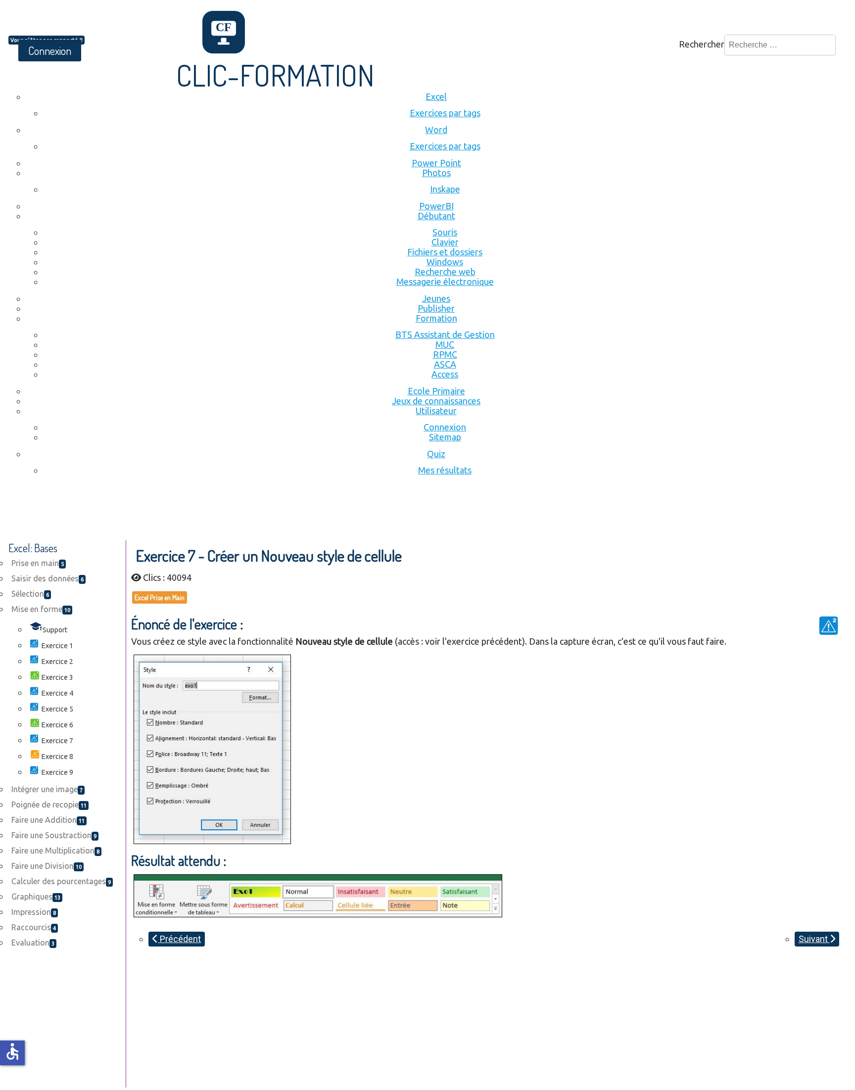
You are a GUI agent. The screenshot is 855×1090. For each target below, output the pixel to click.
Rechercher (701, 44)
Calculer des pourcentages (61, 881)
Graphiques (35, 896)
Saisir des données (47, 578)
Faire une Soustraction (53, 835)
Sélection (30, 593)
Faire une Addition (48, 819)
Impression (33, 911)
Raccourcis (33, 927)
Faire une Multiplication (55, 850)
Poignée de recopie (49, 804)
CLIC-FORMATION (275, 75)
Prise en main (37, 563)
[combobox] (780, 45)
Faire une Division (46, 865)
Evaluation (32, 942)
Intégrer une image (47, 789)
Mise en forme (40, 609)
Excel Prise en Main (160, 597)
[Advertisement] (188, 513)
